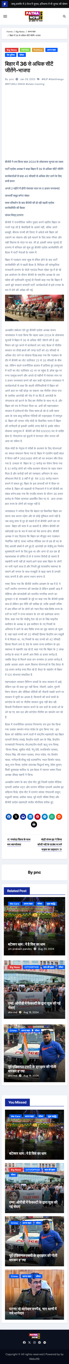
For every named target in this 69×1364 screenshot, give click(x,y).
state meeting (36, 84)
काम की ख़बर (48, 967)
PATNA (25, 49)
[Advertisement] (35, 128)
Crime (13, 1030)
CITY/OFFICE (31, 967)
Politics (38, 49)
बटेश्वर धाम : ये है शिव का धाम (26, 944)
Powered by (53, 1354)
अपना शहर (51, 49)
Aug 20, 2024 (46, 949)
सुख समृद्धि (51, 903)
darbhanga (57, 79)
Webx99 (34, 1359)
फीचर (21, 54)
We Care (14, 903)
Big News (12, 49)
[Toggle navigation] (5, 16)
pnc (11, 79)
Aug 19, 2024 (31, 1012)
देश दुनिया (11, 54)
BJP (46, 79)
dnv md (13, 1012)
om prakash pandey (20, 949)
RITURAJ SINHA (16, 84)
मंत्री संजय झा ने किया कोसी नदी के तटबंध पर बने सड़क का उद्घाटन (50, 844)
